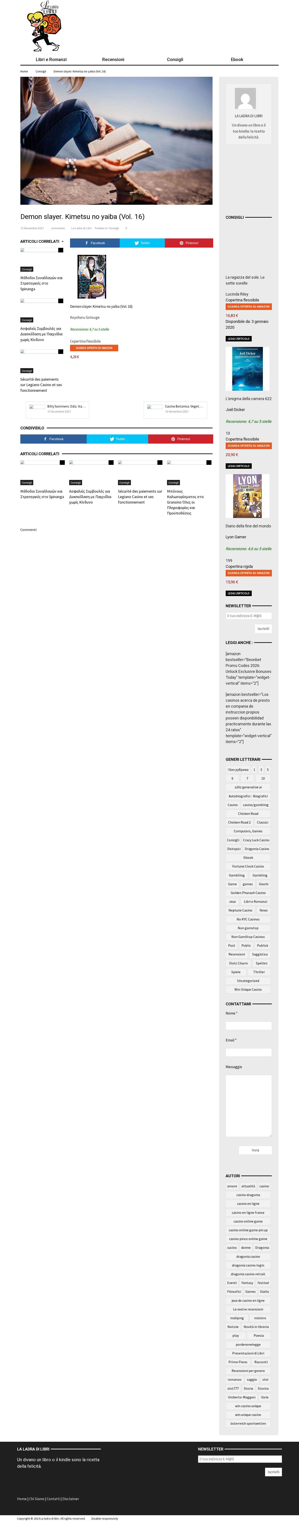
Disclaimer (70, 1498)
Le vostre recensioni (248, 1309)
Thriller (259, 972)
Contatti (53, 1498)
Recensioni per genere (248, 1370)
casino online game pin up (248, 1230)
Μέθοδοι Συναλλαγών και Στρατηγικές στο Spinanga (41, 283)
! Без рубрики (238, 769)
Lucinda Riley (237, 294)
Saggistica (260, 954)
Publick (262, 945)
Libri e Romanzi (255, 901)
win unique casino (248, 1414)
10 (228, 433)
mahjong (237, 1318)
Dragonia (262, 1247)
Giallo (264, 1291)
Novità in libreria (256, 1326)
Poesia (259, 1335)
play (235, 1335)
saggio (252, 1379)
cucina (232, 1247)
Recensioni (237, 954)
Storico (263, 1388)
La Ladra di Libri (81, 228)
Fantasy (247, 1283)
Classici (262, 822)
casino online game (248, 1221)
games (248, 884)
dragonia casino (248, 1256)
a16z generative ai (248, 787)
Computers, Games (248, 831)
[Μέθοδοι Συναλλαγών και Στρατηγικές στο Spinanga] (41, 259)
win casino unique (248, 1406)
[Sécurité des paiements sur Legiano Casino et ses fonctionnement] (41, 361)
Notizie (233, 1326)
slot (265, 1379)
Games (250, 1291)
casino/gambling (256, 805)
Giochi (263, 884)
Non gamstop (248, 928)
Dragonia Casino (257, 849)
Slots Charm (238, 963)
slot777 (233, 1388)
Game (232, 884)
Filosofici (234, 1291)
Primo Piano (238, 1362)
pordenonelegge (248, 1344)
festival (263, 1283)
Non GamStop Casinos (248, 936)
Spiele (236, 972)
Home (22, 1498)
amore (232, 1186)
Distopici (234, 849)
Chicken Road (248, 813)
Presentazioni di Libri (248, 1353)
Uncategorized (248, 980)
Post (231, 945)
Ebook (248, 857)
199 (229, 560)
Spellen (261, 963)
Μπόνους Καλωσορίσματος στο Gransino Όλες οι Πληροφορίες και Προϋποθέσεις (185, 502)
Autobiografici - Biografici (248, 796)
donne (246, 1247)
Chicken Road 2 (239, 822)
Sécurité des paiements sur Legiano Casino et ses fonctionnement (41, 385)
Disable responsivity (104, 1518)
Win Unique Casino (248, 989)
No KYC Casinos (248, 919)
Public (246, 945)
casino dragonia (248, 1195)
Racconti (261, 1362)
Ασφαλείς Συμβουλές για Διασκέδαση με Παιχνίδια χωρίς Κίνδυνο (41, 334)
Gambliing (237, 875)
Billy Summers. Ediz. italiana (68, 406)
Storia (248, 1388)
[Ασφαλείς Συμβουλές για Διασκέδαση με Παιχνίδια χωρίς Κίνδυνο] (41, 310)
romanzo (234, 1379)
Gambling (260, 875)
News (264, 910)
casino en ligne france (248, 1212)
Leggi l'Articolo (239, 339)
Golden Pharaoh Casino (248, 892)
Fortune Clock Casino (248, 866)
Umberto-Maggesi (241, 1397)
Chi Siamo (36, 1498)
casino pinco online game (248, 1239)
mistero (260, 1318)
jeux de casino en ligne (248, 1300)
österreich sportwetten (248, 1423)
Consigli (41, 71)
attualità (248, 1186)
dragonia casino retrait (248, 1274)
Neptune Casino (240, 910)
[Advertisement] (258, 178)
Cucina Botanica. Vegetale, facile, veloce (195, 406)
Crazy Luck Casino (256, 840)
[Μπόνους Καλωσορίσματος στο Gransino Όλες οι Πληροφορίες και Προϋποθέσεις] (189, 472)
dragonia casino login (248, 1265)
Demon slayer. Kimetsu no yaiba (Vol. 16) (80, 71)
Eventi (232, 1283)
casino (264, 1186)
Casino (233, 805)
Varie (265, 1397)
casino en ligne (248, 1203)
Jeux (232, 901)
